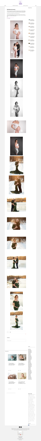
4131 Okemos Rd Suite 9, (20, 436)
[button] (15, 5)
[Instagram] (19, 427)
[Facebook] (21, 427)
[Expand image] (16, 29)
